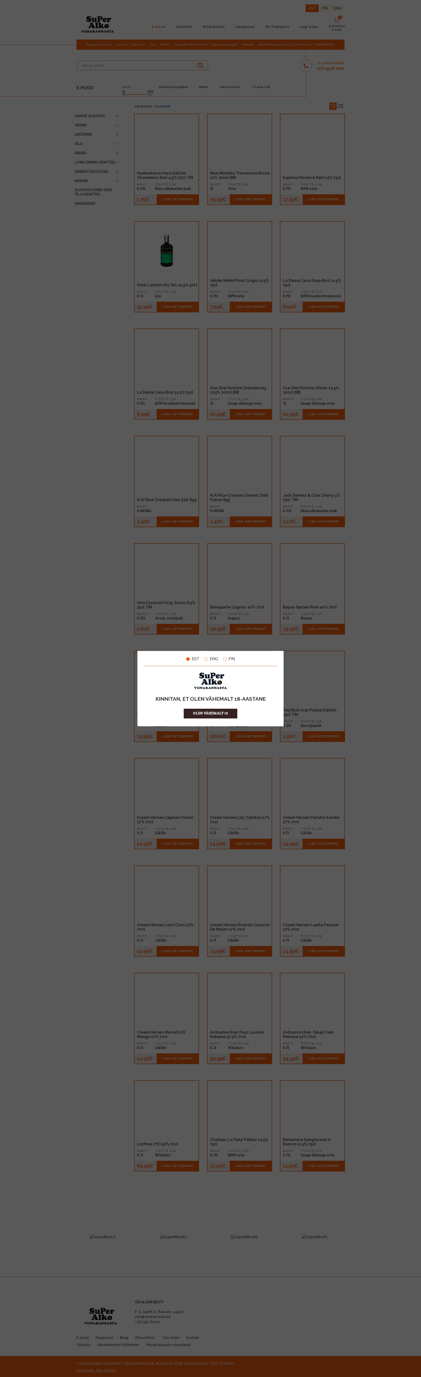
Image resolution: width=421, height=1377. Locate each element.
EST (195, 659)
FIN (232, 659)
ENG (214, 659)
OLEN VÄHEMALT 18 (210, 713)
